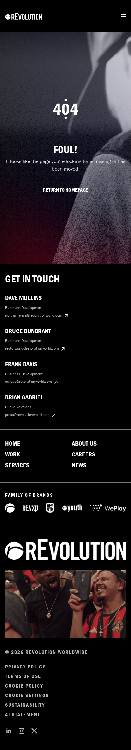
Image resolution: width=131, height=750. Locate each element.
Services (17, 465)
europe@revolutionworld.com (28, 381)
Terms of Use (23, 676)
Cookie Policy (24, 686)
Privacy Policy (25, 667)
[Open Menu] (123, 16)
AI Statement (22, 714)
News (79, 465)
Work (12, 454)
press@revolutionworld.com (27, 414)
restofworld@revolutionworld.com (32, 348)
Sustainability (25, 705)
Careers (83, 454)
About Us (84, 443)
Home (12, 443)
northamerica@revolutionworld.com (33, 315)
